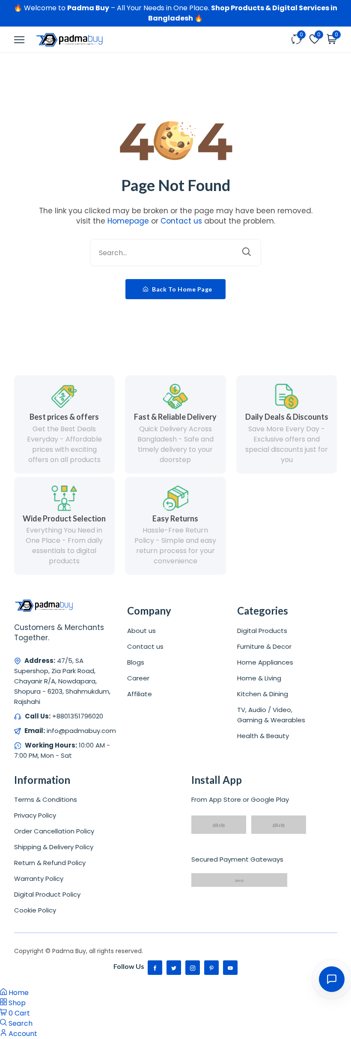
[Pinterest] (211, 967)
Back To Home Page (181, 289)
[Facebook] (155, 967)
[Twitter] (174, 967)
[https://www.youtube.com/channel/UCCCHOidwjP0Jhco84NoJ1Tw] (230, 967)
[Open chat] (332, 979)
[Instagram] (192, 967)
